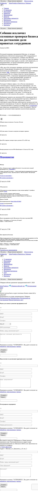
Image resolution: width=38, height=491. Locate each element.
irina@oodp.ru (4, 286)
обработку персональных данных (10, 346)
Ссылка (2, 203)
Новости (6, 16)
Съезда (5, 191)
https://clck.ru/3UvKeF (16, 201)
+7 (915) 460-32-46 (6, 447)
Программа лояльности (11, 18)
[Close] (0, 307)
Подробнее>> (12, 169)
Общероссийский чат (18, 286)
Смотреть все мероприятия (8, 250)
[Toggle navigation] (1, 5)
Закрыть (3, 351)
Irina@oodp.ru (13, 3)
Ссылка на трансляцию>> (6, 175)
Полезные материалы (10, 21)
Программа (7, 11)
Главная (6, 8)
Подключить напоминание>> (6, 177)
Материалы (7, 20)
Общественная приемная (15, 1)
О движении (8, 10)
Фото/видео (7, 23)
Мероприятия (8, 15)
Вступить (3, 1)
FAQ (5, 272)
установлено (33, 105)
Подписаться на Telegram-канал (10, 298)
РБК (8, 72)
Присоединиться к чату (16, 300)
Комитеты (7, 13)
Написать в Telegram (24, 3)
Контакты (7, 25)
